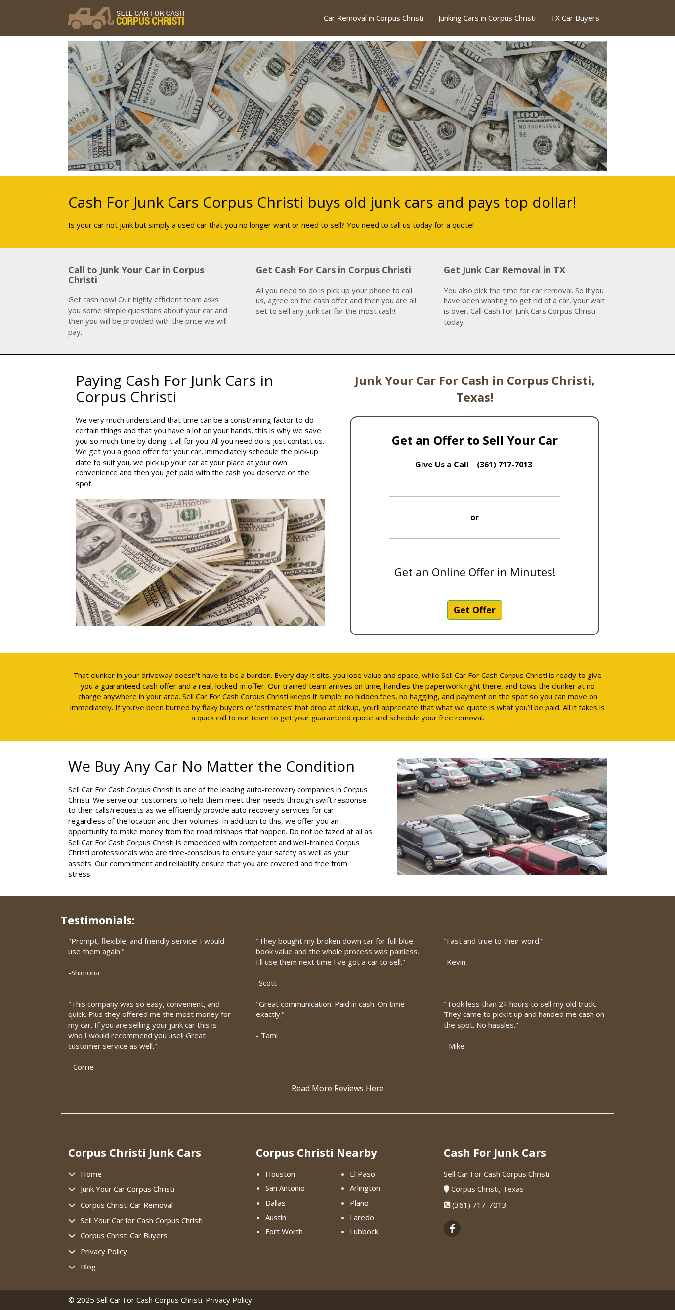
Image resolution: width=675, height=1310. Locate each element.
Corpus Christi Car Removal (127, 1205)
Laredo (362, 1217)
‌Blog (88, 1266)
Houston (280, 1174)
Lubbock (364, 1231)
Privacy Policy (104, 1251)
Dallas (275, 1203)
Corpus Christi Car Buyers (124, 1235)
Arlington (365, 1188)
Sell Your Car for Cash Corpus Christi (142, 1220)
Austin (275, 1217)
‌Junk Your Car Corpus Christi (127, 1189)
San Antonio (285, 1188)
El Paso (362, 1174)
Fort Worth (284, 1231)
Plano (359, 1203)
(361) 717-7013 (479, 1205)
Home (91, 1174)
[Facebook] (452, 1229)
